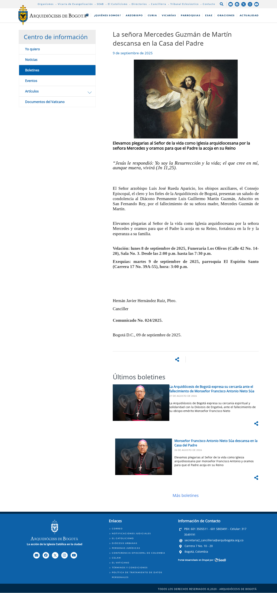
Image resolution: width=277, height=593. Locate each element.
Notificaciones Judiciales (131, 533)
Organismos (46, 4)
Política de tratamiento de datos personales (137, 574)
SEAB (100, 4)
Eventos (31, 80)
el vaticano (120, 562)
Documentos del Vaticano (45, 102)
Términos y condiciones (130, 567)
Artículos (32, 91)
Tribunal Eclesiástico (184, 4)
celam (116, 558)
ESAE (209, 15)
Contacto (209, 4)
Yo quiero (32, 49)
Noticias (31, 59)
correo (117, 528)
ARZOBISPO (134, 15)
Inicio (87, 15)
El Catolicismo (118, 4)
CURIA (152, 15)
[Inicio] (52, 15)
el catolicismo (123, 538)
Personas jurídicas (126, 548)
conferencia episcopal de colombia (138, 553)
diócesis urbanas (124, 543)
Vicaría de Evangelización (75, 4)
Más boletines (186, 495)
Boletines (32, 70)
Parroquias (190, 15)
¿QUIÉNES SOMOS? (107, 15)
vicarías (169, 15)
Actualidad (249, 15)
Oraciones (226, 15)
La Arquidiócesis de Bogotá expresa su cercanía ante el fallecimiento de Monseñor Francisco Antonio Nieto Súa (211, 388)
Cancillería (158, 4)
